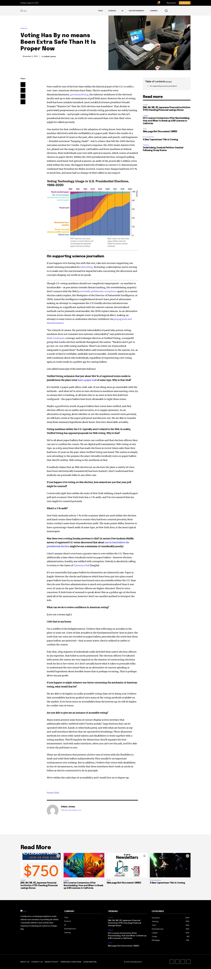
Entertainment (148, 137)
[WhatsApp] (23, 101)
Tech (145, 129)
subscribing (86, 267)
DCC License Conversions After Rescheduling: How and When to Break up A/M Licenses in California (166, 121)
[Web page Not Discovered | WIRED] (127, 865)
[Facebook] (177, 11)
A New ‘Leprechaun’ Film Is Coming (160, 140)
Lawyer (145, 115)
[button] (166, 10)
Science (24, 28)
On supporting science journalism (163, 86)
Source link (53, 792)
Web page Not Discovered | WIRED (160, 131)
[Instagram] (183, 11)
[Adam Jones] (52, 810)
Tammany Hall (82, 565)
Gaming (146, 145)
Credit (145, 105)
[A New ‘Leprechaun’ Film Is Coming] (170, 865)
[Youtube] (172, 11)
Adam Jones (50, 56)
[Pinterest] (23, 96)
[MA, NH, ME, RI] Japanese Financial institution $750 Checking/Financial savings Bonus (39, 885)
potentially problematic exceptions (97, 291)
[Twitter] (188, 11)
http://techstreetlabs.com (71, 810)
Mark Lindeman (55, 338)
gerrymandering (79, 94)
